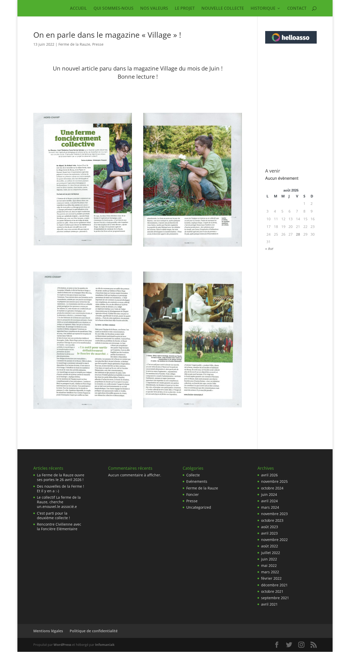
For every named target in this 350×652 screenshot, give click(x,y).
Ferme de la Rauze (74, 44)
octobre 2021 (272, 591)
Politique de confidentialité (94, 630)
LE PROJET (185, 8)
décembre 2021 (274, 585)
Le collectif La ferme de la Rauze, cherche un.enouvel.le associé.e (59, 502)
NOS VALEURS (154, 8)
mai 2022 (269, 565)
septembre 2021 (275, 597)
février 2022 (271, 578)
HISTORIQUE (263, 8)
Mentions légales (48, 630)
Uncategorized (198, 507)
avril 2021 (269, 604)
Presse (98, 44)
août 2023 (269, 526)
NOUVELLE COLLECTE (222, 8)
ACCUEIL (78, 8)
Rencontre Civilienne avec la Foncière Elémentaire (59, 526)
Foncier (192, 494)
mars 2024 (270, 507)
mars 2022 (270, 571)
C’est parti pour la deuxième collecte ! (53, 515)
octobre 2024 (272, 488)
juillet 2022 (270, 552)
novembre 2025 (274, 481)
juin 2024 (269, 494)
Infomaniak (105, 644)
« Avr (269, 248)
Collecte (193, 475)
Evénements (196, 481)
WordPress (62, 644)
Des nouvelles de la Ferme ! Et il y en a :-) (60, 488)
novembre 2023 (274, 513)
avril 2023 (269, 533)
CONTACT (296, 8)
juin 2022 (269, 559)
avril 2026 (269, 475)
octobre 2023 (272, 520)
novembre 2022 (274, 539)
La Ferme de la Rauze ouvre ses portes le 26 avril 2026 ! (60, 477)
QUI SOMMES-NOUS (113, 8)
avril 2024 (269, 500)
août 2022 (269, 546)
